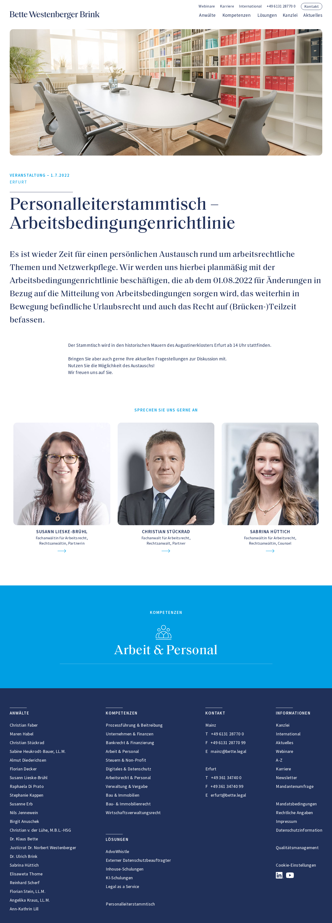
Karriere (227, 6)
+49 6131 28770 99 (227, 742)
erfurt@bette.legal (228, 795)
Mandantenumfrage (295, 786)
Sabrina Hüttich (270, 531)
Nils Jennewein (24, 812)
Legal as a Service (122, 886)
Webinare (207, 6)
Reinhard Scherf (25, 882)
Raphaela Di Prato (27, 786)
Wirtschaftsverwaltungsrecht (133, 812)
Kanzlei (290, 15)
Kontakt (311, 6)
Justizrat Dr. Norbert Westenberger (43, 847)
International (288, 734)
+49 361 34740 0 (226, 777)
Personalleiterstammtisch (130, 904)
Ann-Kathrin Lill (24, 909)
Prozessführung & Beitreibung (134, 725)
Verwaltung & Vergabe (127, 786)
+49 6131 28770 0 (281, 6)
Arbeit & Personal (166, 651)
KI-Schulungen (119, 877)
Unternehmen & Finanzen (129, 734)
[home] (55, 15)
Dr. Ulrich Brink (24, 856)
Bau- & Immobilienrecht (128, 804)
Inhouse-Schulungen (124, 869)
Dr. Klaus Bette (24, 839)
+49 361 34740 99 (226, 786)
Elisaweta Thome (26, 874)
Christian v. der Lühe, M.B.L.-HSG (40, 830)
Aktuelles (312, 15)
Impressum (286, 821)
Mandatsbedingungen (296, 804)
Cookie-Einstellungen (296, 865)
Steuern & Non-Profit (126, 760)
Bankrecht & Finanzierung (130, 742)
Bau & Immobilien (122, 795)
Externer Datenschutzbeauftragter (138, 860)
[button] (250, 6)
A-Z (279, 760)
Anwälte (207, 15)
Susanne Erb (21, 804)
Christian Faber (24, 725)
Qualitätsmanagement (297, 847)
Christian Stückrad (166, 531)
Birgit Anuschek (24, 821)
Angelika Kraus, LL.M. (30, 900)
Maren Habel (21, 734)
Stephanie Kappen (27, 795)
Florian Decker (23, 769)
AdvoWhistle (117, 851)
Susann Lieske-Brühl (61, 531)
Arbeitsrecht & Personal (128, 777)
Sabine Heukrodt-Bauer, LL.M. (38, 751)
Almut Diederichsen (28, 760)
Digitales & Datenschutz (128, 769)
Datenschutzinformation (299, 830)
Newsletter (286, 777)
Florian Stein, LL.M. (27, 891)
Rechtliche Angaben (294, 812)
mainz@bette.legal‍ (228, 751)
